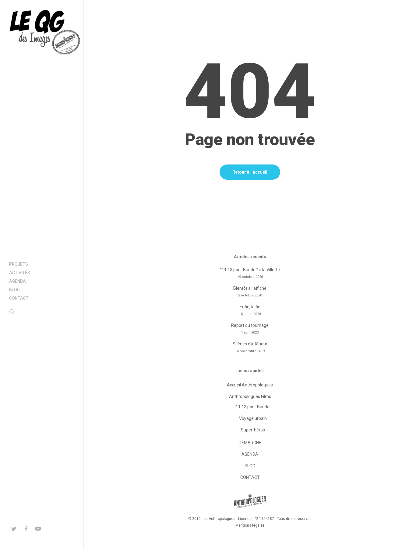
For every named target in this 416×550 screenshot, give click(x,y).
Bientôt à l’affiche (249, 288)
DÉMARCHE (250, 442)
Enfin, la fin (250, 306)
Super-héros (253, 429)
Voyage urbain (253, 418)
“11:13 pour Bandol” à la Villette (250, 269)
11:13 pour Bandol (253, 406)
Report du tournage (250, 325)
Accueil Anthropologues (250, 384)
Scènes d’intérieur (250, 343)
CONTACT (250, 477)
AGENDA (249, 454)
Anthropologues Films (250, 396)
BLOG (250, 465)
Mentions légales (250, 525)
